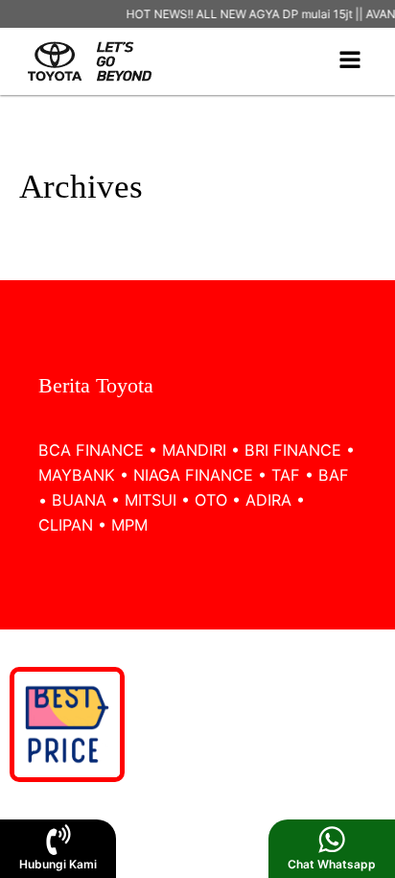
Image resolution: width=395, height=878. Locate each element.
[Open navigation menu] (350, 61)
